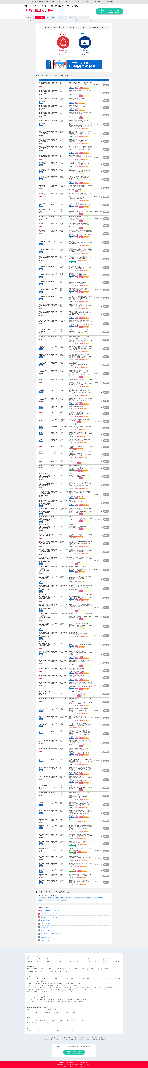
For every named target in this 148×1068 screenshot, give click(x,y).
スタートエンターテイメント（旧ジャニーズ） (78, 959)
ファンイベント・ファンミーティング (36, 999)
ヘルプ (83, 17)
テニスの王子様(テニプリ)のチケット (50, 910)
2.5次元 (91, 969)
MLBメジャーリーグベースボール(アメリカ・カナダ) (72, 983)
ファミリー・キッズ (49, 1001)
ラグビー (45, 989)
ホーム (30, 17)
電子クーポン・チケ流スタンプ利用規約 (93, 1039)
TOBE (94, 959)
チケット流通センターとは (52, 1037)
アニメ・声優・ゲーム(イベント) (57, 999)
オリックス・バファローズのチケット (50, 917)
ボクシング (51, 991)
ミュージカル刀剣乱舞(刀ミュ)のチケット (51, 933)
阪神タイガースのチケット (47, 920)
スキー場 (80, 1010)
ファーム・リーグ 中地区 (100, 978)
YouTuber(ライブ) (49, 961)
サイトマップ (61, 1039)
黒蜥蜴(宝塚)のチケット (46, 937)
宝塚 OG (84, 969)
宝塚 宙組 (67, 969)
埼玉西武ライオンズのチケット (48, 927)
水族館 (43, 1010)
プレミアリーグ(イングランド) (70, 985)
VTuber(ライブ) (61, 961)
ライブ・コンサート (33, 956)
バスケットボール (98, 987)
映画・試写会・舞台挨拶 (64, 1001)
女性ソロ (49, 959)
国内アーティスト (31, 959)
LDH (101, 959)
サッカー (29, 985)
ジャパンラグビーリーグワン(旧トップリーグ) (87, 989)
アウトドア (60, 1020)
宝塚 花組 (35, 969)
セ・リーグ (35, 978)
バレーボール (58, 987)
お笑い (98, 969)
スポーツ (30, 976)
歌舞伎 (60, 971)
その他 (73, 1012)
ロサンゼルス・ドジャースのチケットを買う (63, 1030)
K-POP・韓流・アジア (88, 961)
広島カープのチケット (46, 940)
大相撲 (28, 991)
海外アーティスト (101, 961)
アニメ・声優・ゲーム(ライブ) (34, 961)
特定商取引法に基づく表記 (73, 1039)
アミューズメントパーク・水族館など (36, 1020)
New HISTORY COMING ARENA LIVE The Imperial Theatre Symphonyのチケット (55, 897)
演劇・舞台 (30, 966)
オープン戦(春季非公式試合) (67, 978)
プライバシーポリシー (49, 1039)
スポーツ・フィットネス (73, 1020)
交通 (67, 1012)
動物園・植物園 (52, 1010)
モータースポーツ (61, 991)
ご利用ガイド (75, 1037)
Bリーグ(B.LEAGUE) (111, 987)
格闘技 (35, 991)
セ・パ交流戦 (54, 978)
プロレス (43, 991)
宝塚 (28, 969)
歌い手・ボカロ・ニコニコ (111, 959)
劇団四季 (105, 969)
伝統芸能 (53, 971)
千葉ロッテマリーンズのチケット (49, 913)
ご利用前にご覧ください (109, 11)
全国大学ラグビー (106, 989)
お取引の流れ (84, 1037)
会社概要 (92, 1037)
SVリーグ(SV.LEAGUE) (70, 987)
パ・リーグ (44, 978)
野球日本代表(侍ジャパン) (49, 983)
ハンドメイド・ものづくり (45, 1022)
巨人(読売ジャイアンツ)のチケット (49, 923)
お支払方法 (99, 1037)
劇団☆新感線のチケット (99, 897)
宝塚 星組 (59, 969)
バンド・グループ (59, 959)
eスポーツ (70, 999)
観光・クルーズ (86, 1020)
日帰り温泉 (51, 1020)
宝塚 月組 (43, 969)
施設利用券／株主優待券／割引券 (37, 1007)
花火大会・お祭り (77, 1001)
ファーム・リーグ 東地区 (84, 978)
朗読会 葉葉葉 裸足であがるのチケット (83, 897)
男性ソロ (41, 959)
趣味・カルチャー (31, 1022)
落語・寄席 (68, 971)
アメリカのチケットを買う (33, 1030)
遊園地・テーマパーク (32, 1010)
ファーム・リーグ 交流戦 (38, 981)
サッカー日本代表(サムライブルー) (50, 985)
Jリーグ (37, 985)
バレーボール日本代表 (84, 987)
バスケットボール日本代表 (33, 989)
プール (28, 1012)
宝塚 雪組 (51, 969)
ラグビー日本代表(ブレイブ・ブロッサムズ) (62, 989)
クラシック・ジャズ (114, 961)
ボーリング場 (37, 1012)
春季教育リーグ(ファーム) (33, 983)
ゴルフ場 (72, 1010)
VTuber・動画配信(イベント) (34, 1001)
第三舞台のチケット (42, 900)
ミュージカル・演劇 (32, 971)
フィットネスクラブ (91, 1010)
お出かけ (30, 1018)
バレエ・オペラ (44, 971)
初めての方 (62, 17)
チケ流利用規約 (66, 1037)
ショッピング (47, 1012)
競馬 (71, 991)
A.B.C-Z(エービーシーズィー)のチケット (57, 900)
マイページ (73, 17)
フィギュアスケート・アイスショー (35, 987)
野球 (28, 978)
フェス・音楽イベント (74, 961)
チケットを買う (40, 17)
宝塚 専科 (76, 969)
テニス (49, 987)
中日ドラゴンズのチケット (47, 930)
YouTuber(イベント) (82, 999)
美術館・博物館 (63, 1010)
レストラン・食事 (58, 1012)
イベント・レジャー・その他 (36, 997)
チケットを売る (51, 17)
